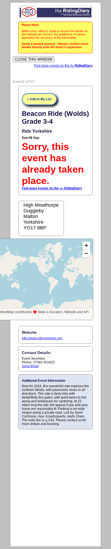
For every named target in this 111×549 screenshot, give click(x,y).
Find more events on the (63, 66)
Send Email (30, 366)
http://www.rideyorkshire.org (42, 338)
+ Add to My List (39, 99)
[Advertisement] (55, 487)
